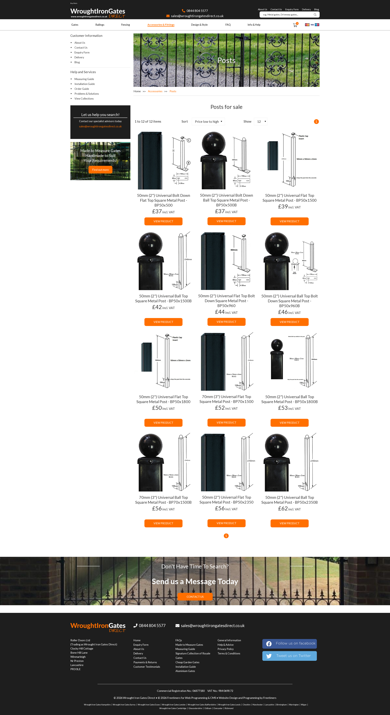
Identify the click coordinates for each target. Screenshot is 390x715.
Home (137, 91)
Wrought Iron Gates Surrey (124, 704)
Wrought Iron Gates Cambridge (172, 708)
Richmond (229, 708)
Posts (173, 91)
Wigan (304, 704)
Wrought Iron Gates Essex (149, 704)
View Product (163, 221)
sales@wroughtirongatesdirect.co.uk (196, 16)
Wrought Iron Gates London (174, 704)
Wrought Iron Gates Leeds (229, 704)
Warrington (294, 704)
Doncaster (218, 708)
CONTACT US (195, 596)
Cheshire (246, 704)
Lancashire (269, 704)
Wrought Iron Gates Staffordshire (202, 704)
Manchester (258, 704)
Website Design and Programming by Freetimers (247, 697)
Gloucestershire (195, 708)
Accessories (155, 91)
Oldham (207, 708)
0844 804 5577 (197, 11)
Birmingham (281, 704)
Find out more (100, 169)
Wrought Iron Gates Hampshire (97, 704)
